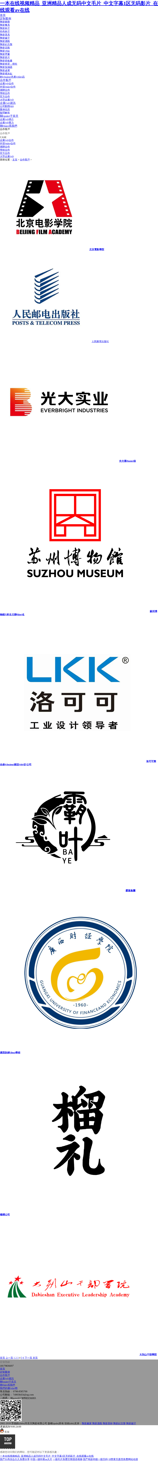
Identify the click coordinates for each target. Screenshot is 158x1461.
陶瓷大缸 (5, 51)
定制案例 (5, 18)
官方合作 (5, 96)
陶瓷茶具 (5, 34)
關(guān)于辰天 (9, 116)
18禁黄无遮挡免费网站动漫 (123, 1459)
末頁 (35, 1357)
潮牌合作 (5, 90)
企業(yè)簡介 (7, 119)
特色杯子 (5, 31)
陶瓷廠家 (87, 1423)
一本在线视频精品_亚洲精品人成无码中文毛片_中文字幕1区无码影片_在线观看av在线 (47, 1456)
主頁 (14, 159)
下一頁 (28, 1357)
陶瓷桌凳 (5, 70)
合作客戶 (5, 80)
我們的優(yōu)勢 (9, 1388)
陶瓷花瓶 (5, 47)
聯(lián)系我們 (8, 125)
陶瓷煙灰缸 (6, 73)
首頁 (3, 15)
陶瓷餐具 (5, 25)
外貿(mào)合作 (8, 86)
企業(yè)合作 (7, 83)
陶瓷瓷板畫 (6, 60)
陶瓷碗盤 (5, 21)
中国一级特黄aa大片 (41, 1459)
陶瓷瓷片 (5, 57)
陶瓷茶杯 (108, 1423)
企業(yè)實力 (7, 122)
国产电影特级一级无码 (95, 1459)
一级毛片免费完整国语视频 (67, 1459)
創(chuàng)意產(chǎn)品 (12, 77)
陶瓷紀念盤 (6, 44)
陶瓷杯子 (5, 28)
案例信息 (5, 109)
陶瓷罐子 (5, 38)
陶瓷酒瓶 (5, 41)
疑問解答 (5, 112)
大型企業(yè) (7, 99)
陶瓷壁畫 (5, 54)
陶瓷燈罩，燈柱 (8, 64)
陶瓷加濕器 (6, 67)
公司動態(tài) (7, 106)
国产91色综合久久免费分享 (15, 1459)
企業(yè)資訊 (8, 103)
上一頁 (9, 1357)
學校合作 (5, 93)
